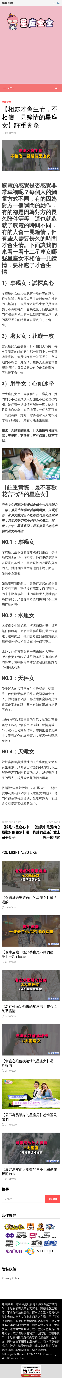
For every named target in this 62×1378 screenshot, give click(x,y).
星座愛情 (6, 101)
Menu (11, 88)
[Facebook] (54, 3)
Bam (22, 1358)
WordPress (8, 1358)
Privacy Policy (10, 1278)
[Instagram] (58, 3)
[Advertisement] (31, 61)
